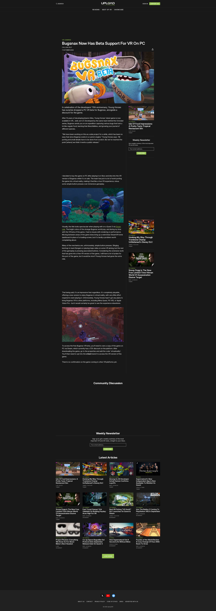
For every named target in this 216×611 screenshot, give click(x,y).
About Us (81, 601)
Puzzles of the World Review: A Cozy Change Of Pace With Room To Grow (148, 542)
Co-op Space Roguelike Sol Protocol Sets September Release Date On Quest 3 (93, 542)
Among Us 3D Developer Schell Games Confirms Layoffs (119, 481)
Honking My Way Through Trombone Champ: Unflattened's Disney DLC (141, 239)
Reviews (96, 10)
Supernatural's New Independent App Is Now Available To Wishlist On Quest (146, 482)
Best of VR (107, 10)
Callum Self (67, 47)
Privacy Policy (100, 601)
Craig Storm (140, 487)
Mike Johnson (133, 279)
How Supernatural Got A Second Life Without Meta (119, 541)
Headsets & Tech (61, 538)
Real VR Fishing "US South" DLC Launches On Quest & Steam (120, 511)
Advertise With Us (131, 601)
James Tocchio (133, 244)
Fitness (138, 477)
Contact (89, 601)
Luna (57, 546)
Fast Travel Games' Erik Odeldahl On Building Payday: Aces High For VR (94, 511)
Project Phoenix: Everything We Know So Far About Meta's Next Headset (67, 542)
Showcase (119, 10)
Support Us (155, 3)
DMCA (121, 601)
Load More (108, 556)
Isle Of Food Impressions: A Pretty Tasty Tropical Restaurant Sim (140, 126)
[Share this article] (152, 49)
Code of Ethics (112, 601)
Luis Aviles (132, 131)
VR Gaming (66, 40)
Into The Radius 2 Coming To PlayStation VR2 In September (148, 510)
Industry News (114, 477)
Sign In (145, 4)
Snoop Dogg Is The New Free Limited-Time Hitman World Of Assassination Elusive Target (141, 273)
